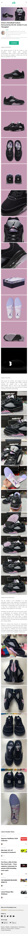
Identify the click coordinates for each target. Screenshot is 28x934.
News (4, 6)
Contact (17, 928)
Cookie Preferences (6, 930)
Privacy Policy (10, 928)
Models (7, 927)
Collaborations (14, 927)
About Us (3, 928)
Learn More (17, 38)
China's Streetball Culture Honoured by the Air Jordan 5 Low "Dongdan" (16, 6)
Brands (2, 927)
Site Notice (21, 927)
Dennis (7, 29)
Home (2, 6)
